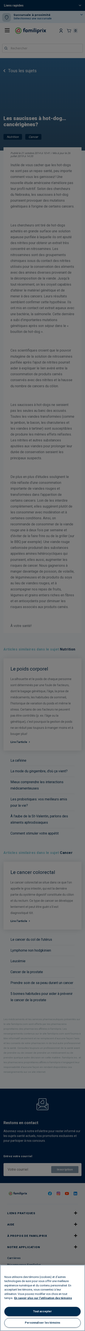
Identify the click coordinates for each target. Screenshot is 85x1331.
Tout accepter (42, 1311)
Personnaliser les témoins (42, 1322)
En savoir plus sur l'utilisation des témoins (43, 1298)
